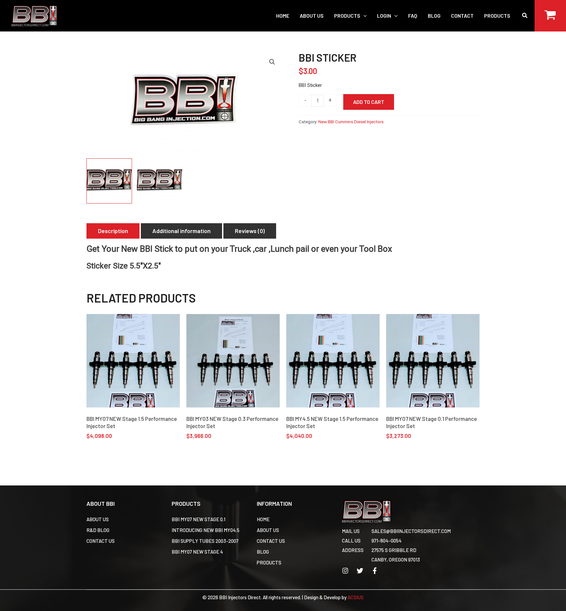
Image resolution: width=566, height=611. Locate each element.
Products (269, 562)
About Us (97, 519)
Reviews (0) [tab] (250, 230)
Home (263, 519)
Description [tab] (113, 230)
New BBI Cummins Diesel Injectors (351, 121)
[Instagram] (345, 570)
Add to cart (368, 102)
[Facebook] (374, 570)
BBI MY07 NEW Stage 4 (197, 552)
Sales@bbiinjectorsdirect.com (411, 531)
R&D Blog (97, 530)
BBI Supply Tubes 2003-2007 (205, 541)
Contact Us (100, 541)
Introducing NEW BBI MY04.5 (205, 530)
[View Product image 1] (109, 181)
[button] (363, 16)
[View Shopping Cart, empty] (550, 15)
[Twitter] (360, 570)
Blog (263, 552)
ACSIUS (356, 597)
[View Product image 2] (159, 181)
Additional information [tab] (181, 230)
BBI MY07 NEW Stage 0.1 (198, 519)
